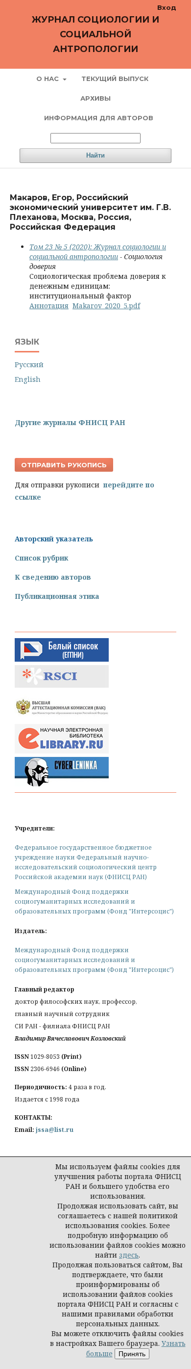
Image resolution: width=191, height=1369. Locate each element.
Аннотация (49, 305)
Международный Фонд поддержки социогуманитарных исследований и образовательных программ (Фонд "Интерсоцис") (94, 901)
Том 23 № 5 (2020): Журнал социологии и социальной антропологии (97, 251)
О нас (48, 78)
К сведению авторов (53, 577)
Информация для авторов (98, 118)
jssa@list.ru (54, 1130)
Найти (95, 155)
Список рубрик (41, 558)
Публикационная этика (57, 596)
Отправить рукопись (64, 465)
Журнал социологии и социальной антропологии (95, 34)
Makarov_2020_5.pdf (106, 305)
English (28, 379)
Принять (132, 1354)
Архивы (95, 98)
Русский (29, 364)
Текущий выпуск (114, 78)
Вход (166, 7)
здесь (129, 1255)
